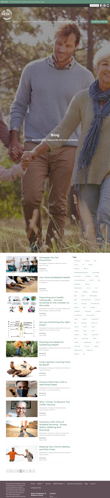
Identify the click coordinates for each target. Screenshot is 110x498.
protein (85, 327)
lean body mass (95, 303)
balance (86, 268)
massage (92, 307)
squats (95, 338)
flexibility (85, 292)
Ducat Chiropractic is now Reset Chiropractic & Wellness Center (27, 2)
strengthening (87, 342)
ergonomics (77, 261)
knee (75, 303)
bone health (77, 276)
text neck (87, 346)
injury (75, 299)
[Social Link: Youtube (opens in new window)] (108, 5)
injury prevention (86, 299)
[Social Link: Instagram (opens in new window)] (104, 5)
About (15, 22)
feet (96, 288)
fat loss (89, 288)
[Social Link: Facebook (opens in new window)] (101, 5)
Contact (84, 22)
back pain (76, 268)
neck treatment (90, 315)
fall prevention (78, 288)
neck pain (97, 311)
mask (84, 307)
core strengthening (79, 280)
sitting (85, 334)
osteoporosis (94, 319)
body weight (96, 272)
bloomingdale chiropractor (81, 272)
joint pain (97, 299)
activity (76, 264)
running (76, 331)
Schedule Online (99, 22)
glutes (83, 296)
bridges (97, 276)
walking (96, 346)
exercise (87, 261)
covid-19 (91, 280)
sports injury (85, 338)
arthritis (90, 264)
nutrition (84, 319)
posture (76, 327)
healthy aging (93, 296)
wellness (76, 354)
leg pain (76, 307)
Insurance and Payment (60, 22)
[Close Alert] (108, 2)
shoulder (76, 334)
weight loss (90, 350)
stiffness (76, 342)
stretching (77, 346)
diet (95, 261)
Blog (76, 22)
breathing (87, 276)
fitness (76, 292)
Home (7, 22)
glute (75, 296)
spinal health (94, 334)
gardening (94, 292)
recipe (93, 327)
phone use (94, 323)
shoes (93, 331)
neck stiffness (78, 315)
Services (26, 22)
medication (77, 311)
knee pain (84, 303)
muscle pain (88, 311)
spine (75, 338)
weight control (78, 350)
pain (75, 323)
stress (97, 342)
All (83, 264)
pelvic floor (84, 323)
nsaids (76, 319)
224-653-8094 (94, 5)
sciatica (85, 331)
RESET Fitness (39, 22)
